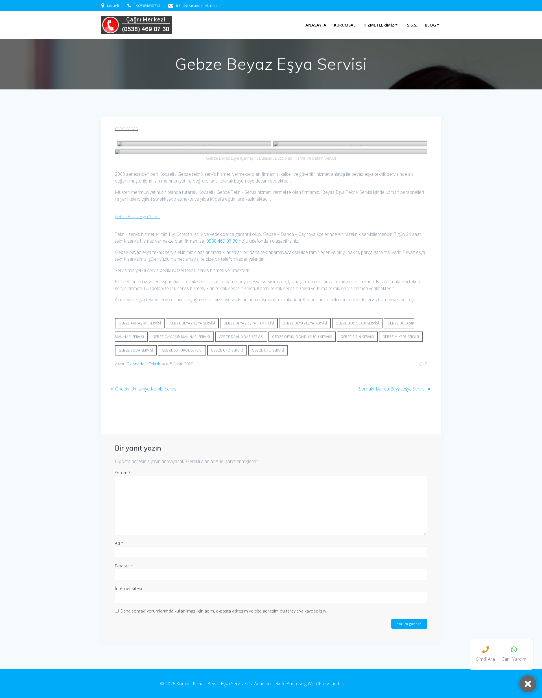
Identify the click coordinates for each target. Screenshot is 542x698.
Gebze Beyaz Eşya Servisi (137, 216)
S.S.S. (412, 25)
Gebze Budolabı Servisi (357, 323)
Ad (119, 543)
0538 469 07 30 (222, 241)
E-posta (124, 566)
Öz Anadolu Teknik (143, 363)
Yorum (123, 472)
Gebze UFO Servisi (227, 350)
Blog (430, 25)
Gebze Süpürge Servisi (182, 350)
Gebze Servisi (126, 128)
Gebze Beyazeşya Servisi (305, 323)
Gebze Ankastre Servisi (140, 323)
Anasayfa (315, 25)
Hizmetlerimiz (379, 25)
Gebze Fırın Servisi (357, 336)
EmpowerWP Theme (360, 684)
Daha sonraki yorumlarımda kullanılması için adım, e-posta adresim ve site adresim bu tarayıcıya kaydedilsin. (224, 611)
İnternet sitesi (128, 588)
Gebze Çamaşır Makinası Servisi (181, 336)
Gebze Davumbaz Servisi (241, 336)
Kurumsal (345, 25)
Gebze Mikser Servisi (401, 336)
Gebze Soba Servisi (136, 350)
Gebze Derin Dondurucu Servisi (302, 336)
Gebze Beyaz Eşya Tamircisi (249, 323)
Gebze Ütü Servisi (268, 350)
